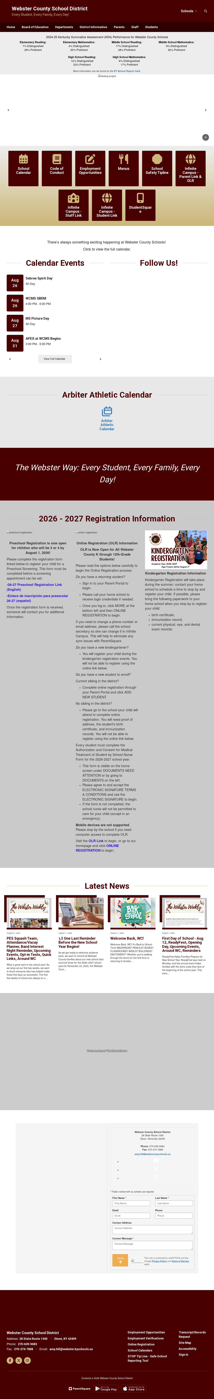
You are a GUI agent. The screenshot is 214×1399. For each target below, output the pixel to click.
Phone (159, 1210)
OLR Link (96, 840)
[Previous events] (10, 359)
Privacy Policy (159, 1261)
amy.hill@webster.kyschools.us (153, 1154)
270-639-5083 (27, 1344)
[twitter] (156, 1169)
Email (115, 1210)
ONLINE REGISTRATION (97, 848)
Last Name (162, 1198)
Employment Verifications (146, 1338)
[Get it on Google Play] (106, 1388)
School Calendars (140, 1350)
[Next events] (100, 359)
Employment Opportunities (146, 1332)
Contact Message (123, 1238)
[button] (189, 11)
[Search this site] (205, 11)
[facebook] (156, 1161)
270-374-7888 (23, 1349)
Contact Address (122, 1222)
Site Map (185, 1342)
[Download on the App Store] (133, 1388)
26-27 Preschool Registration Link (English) (34, 587)
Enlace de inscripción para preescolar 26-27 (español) (37, 598)
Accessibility (187, 1348)
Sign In (183, 1354)
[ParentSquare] (79, 1388)
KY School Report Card (127, 71)
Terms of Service (180, 1261)
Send (120, 1258)
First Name (119, 1198)
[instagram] (156, 1177)
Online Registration (141, 1344)
